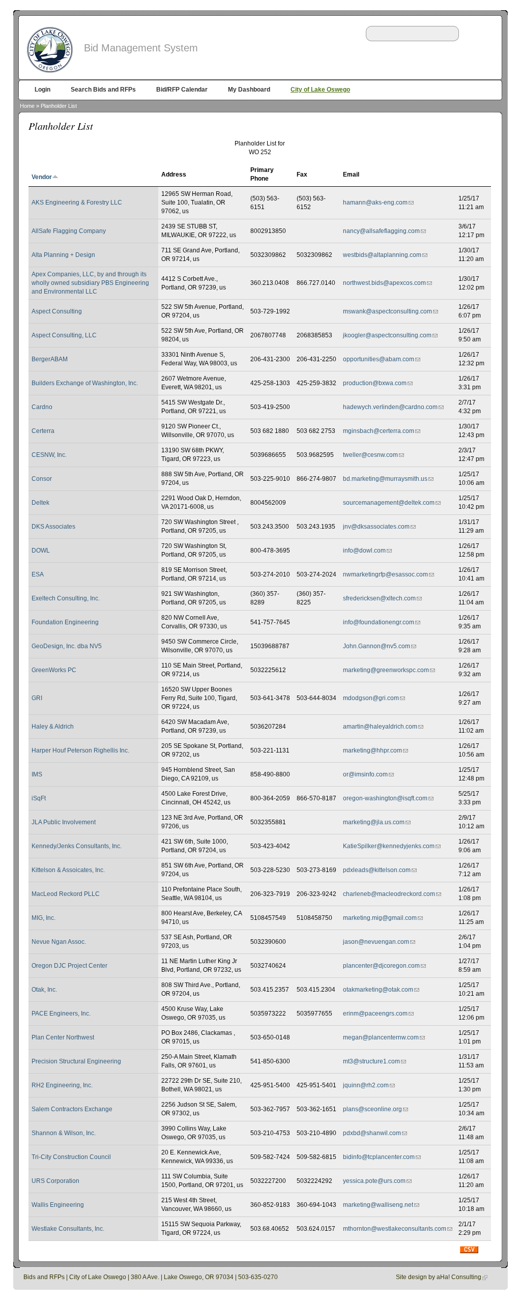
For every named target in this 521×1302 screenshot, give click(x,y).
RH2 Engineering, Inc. (62, 1085)
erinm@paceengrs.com (375, 1013)
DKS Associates (53, 526)
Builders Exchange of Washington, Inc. (85, 383)
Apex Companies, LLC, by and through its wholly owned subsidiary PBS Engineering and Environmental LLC (90, 283)
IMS (37, 774)
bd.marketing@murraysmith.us (385, 478)
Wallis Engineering (58, 1204)
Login (42, 89)
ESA (38, 574)
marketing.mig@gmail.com (380, 917)
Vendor (42, 177)
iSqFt (39, 798)
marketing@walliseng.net (378, 1204)
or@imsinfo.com (365, 774)
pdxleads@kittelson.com (377, 870)
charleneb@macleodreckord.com (389, 894)
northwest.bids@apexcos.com (384, 282)
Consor (42, 478)
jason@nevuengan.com (376, 941)
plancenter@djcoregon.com (381, 965)
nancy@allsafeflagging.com (381, 231)
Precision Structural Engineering (76, 1061)
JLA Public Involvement (64, 822)
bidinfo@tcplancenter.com (379, 1157)
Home (27, 106)
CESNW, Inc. (49, 454)
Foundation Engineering (65, 622)
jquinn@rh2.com (366, 1085)
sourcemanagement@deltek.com (389, 502)
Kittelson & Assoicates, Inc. (68, 870)
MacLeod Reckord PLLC (66, 894)
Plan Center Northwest (63, 1037)
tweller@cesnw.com (370, 454)
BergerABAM (50, 359)
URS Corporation (55, 1180)
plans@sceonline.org (372, 1109)
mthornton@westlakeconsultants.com (394, 1228)
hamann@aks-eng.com (375, 202)
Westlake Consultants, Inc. (68, 1228)
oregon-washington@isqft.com (385, 798)
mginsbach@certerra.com (378, 431)
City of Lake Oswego (320, 89)
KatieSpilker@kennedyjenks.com (389, 846)
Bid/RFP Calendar (182, 89)
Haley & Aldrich (53, 726)
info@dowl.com (364, 550)
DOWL (41, 550)
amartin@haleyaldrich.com (380, 726)
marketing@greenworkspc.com (386, 670)
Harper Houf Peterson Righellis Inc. (80, 750)
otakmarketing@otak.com (378, 989)
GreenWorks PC (54, 670)
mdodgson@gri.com (371, 698)
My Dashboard (249, 89)
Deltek (40, 502)
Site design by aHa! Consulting (438, 1277)
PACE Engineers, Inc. (61, 1013)
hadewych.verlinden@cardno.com (390, 407)
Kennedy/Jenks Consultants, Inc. (77, 846)
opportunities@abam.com (378, 359)
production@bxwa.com (375, 383)
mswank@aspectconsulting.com (387, 311)
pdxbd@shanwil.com (372, 1133)
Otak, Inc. (44, 989)
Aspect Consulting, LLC (64, 335)
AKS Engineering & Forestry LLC (77, 202)
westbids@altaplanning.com (382, 254)
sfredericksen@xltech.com (379, 598)
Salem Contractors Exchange (72, 1109)
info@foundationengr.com (378, 622)
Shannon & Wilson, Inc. (64, 1133)
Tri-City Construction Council (71, 1157)
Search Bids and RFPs (103, 89)
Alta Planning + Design (63, 254)
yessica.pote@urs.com (374, 1180)
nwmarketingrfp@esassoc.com (385, 574)
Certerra (43, 431)
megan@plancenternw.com (381, 1037)
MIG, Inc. (43, 917)
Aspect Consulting (57, 311)
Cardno (42, 407)
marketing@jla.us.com (373, 822)
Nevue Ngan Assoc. (59, 941)
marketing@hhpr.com (372, 750)
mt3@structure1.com (371, 1061)
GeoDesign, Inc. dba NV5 (67, 646)
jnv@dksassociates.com (376, 526)
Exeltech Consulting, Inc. (66, 598)
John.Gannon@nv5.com (376, 646)
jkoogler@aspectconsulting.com (387, 335)
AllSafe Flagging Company (69, 231)
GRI (37, 698)
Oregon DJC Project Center (69, 965)
